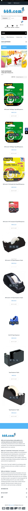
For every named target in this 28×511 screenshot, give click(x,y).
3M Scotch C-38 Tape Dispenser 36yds (14, 260)
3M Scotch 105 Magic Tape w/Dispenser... (14, 146)
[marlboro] (9, 434)
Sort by (13, 77)
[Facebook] (26, 129)
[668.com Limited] (14, 10)
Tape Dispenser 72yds (14, 409)
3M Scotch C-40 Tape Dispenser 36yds (14, 297)
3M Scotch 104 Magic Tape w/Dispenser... (14, 109)
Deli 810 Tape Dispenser (14, 335)
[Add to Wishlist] (10, 97)
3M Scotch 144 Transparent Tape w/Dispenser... (14, 221)
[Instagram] (26, 132)
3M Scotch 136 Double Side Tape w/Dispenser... (14, 184)
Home (2, 37)
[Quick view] (13, 97)
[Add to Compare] (17, 97)
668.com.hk (11, 505)
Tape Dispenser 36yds (14, 372)
